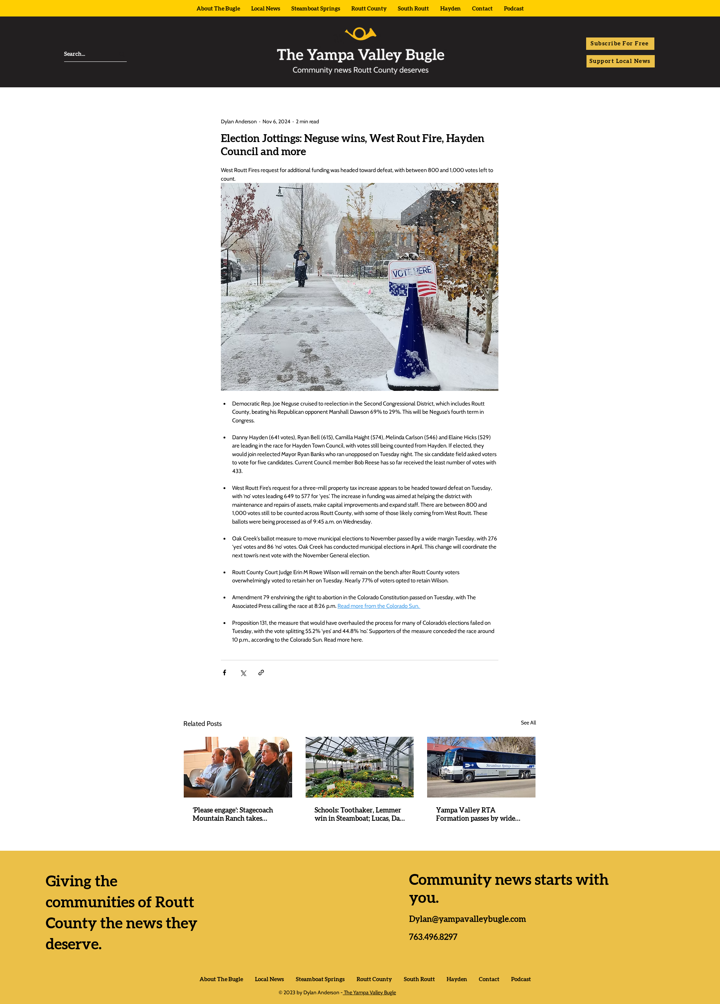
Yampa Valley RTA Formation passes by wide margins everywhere (475, 815)
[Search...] (122, 54)
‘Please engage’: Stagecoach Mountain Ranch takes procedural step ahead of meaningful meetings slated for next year (235, 815)
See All (528, 722)
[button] (620, 43)
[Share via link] (261, 672)
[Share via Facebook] (224, 672)
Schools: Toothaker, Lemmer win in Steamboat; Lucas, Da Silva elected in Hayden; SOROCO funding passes (358, 815)
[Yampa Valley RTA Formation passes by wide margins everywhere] (481, 767)
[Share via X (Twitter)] (242, 672)
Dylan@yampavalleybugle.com (467, 919)
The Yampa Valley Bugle (369, 992)
